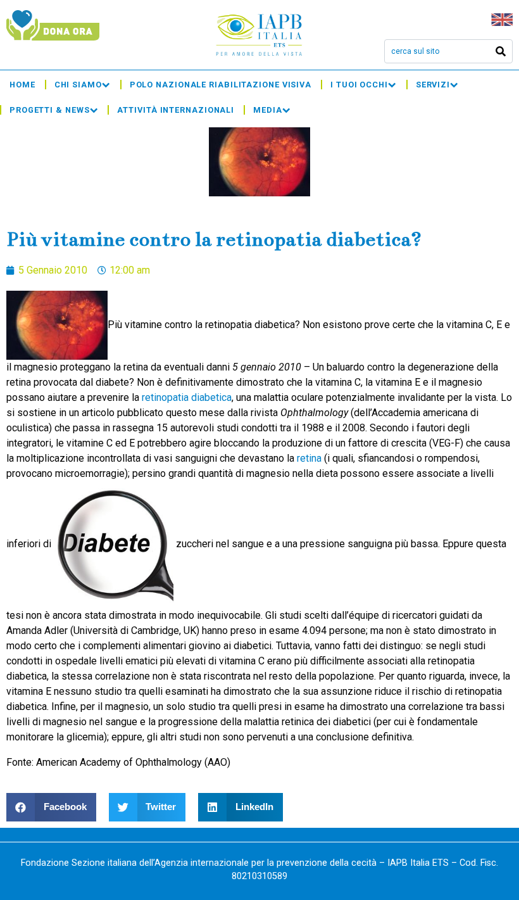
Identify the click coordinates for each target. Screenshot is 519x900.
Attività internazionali (175, 110)
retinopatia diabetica (187, 397)
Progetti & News (49, 110)
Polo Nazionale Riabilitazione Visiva (220, 84)
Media (267, 110)
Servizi (433, 84)
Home (22, 84)
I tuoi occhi (359, 84)
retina (309, 458)
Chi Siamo (78, 84)
